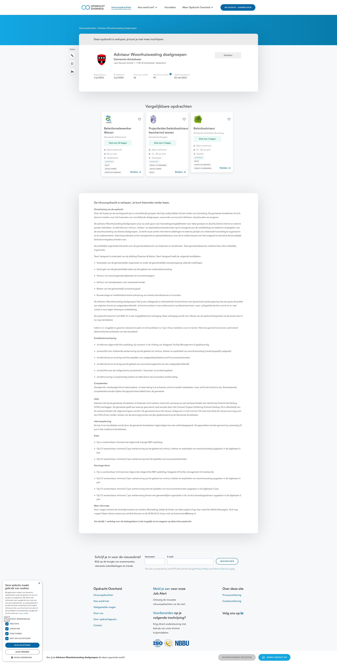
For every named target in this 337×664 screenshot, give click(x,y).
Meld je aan (161, 589)
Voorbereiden (163, 613)
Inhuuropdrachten (121, 7)
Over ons (98, 613)
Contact (97, 625)
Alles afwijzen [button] (22, 652)
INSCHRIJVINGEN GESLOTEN (237, 657)
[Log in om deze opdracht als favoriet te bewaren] (139, 119)
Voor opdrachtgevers (105, 619)
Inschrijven (227, 561)
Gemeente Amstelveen (127, 59)
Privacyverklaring (231, 595)
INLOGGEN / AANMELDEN (237, 7)
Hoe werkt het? (146, 7)
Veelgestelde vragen (104, 607)
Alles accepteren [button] (22, 645)
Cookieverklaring (231, 601)
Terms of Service (221, 568)
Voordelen (170, 7)
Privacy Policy (202, 568)
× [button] (39, 583)
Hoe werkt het (101, 601)
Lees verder (23, 613)
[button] (22, 657)
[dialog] (22, 620)
